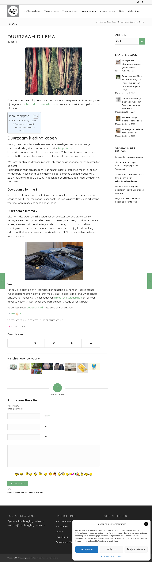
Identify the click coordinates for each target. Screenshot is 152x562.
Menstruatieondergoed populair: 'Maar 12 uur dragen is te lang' (129, 189)
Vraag (21, 130)
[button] (146, 524)
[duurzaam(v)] (53, 71)
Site (45, 437)
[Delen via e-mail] (91, 343)
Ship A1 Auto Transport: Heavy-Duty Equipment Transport (126, 165)
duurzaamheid (35, 307)
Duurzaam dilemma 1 (24, 124)
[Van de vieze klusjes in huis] (24, 366)
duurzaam (19, 326)
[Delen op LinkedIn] (72, 343)
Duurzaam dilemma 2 (25, 127)
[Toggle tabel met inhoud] (34, 116)
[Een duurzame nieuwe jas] (59, 366)
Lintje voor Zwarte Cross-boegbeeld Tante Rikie (127, 200)
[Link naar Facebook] (142, 2)
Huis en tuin (13, 42)
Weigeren (111, 549)
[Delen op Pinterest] (54, 343)
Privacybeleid (116, 556)
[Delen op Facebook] (17, 343)
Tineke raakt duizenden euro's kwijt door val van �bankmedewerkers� (130, 177)
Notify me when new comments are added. (25, 492)
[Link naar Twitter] (138, 2)
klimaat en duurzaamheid (68, 297)
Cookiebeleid (105, 556)
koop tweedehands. (69, 148)
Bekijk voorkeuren (136, 549)
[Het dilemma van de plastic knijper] (36, 368)
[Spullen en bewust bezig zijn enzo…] (70, 367)
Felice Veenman (56, 320)
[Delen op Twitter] (35, 343)
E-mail (47, 426)
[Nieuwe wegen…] (2, 281)
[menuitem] (14, 11)
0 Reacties (33, 320)
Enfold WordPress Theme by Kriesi (44, 558)
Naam (47, 416)
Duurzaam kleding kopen (23, 120)
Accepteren (86, 549)
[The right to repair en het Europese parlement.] (94, 366)
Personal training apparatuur (129, 157)
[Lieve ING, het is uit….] (149, 281)
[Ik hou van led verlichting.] (47, 366)
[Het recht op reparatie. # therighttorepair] (13, 366)
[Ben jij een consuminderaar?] (82, 368)
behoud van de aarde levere (41, 104)
